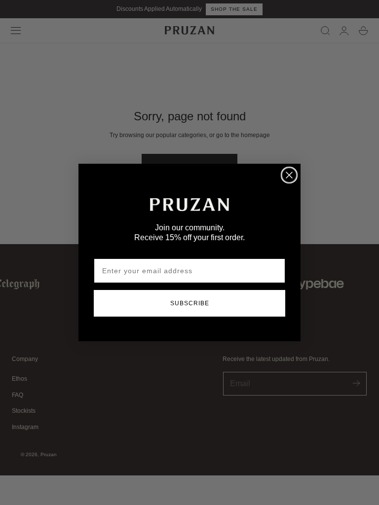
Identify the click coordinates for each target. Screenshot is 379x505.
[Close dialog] (289, 175)
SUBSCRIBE (189, 303)
